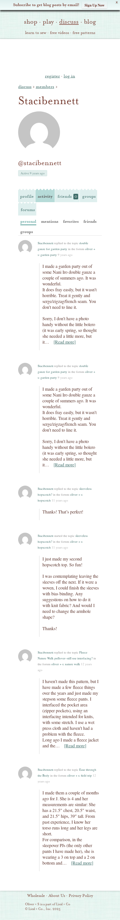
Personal (28, 221)
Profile (27, 196)
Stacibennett (45, 243)
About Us (57, 895)
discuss (69, 22)
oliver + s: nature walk (65, 664)
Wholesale (36, 895)
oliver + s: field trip (79, 775)
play (48, 22)
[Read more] (65, 342)
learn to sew (35, 32)
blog (90, 22)
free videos (59, 32)
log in (69, 76)
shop (30, 22)
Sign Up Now (94, 5)
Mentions (49, 221)
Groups (89, 196)
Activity (45, 196)
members (45, 86)
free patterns (84, 32)
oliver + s (60, 55)
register (52, 76)
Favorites (71, 221)
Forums (28, 209)
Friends (67, 196)
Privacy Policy (81, 895)
